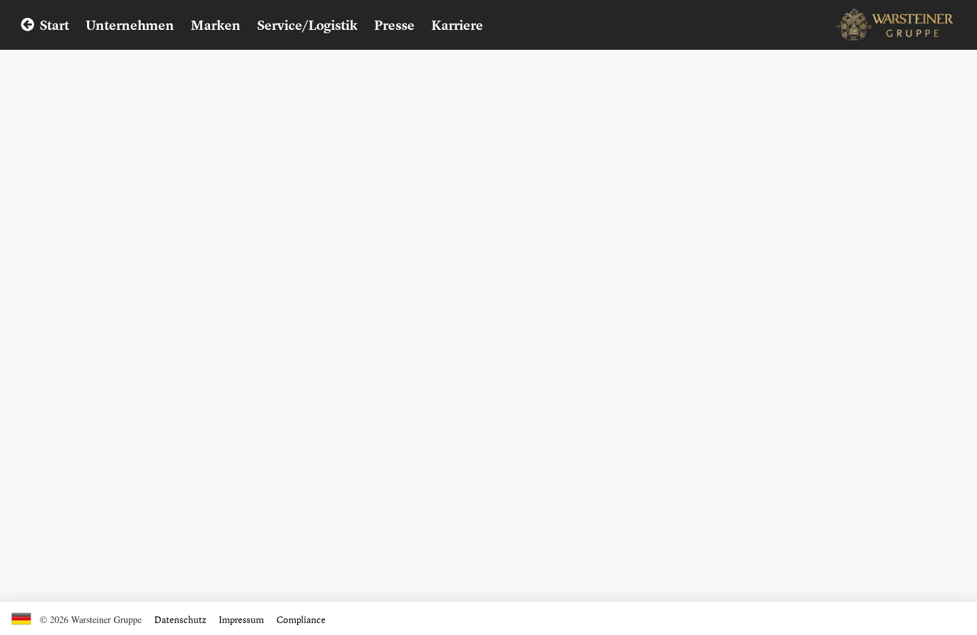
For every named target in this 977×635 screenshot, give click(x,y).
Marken (216, 25)
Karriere (457, 25)
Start (54, 25)
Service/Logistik (307, 25)
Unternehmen (130, 25)
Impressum (241, 619)
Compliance (301, 619)
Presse (394, 25)
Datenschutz (180, 619)
